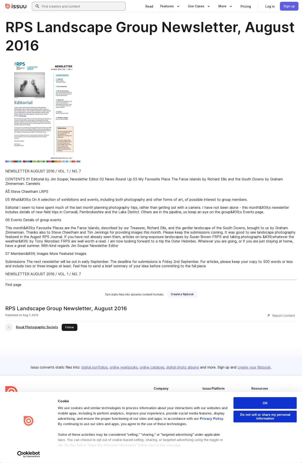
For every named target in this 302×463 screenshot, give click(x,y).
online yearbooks (124, 367)
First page (13, 284)
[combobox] (83, 6)
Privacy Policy (211, 418)
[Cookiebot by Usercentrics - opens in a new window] (28, 454)
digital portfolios (94, 367)
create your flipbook (254, 367)
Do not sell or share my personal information (265, 416)
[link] (149, 6)
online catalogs (152, 367)
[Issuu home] (16, 6)
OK (265, 403)
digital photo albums (182, 367)
